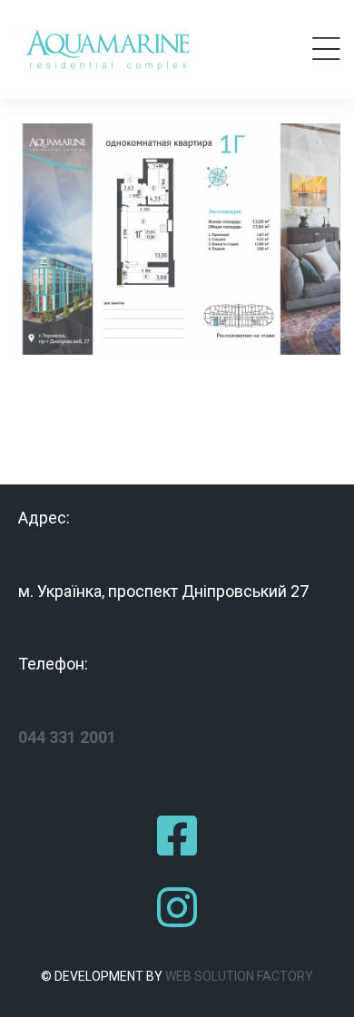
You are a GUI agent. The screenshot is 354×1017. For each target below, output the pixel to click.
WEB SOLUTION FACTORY (239, 976)
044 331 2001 (67, 737)
